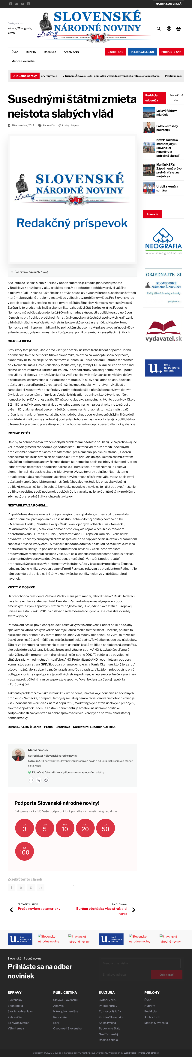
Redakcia (50, 52)
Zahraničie (49, 125)
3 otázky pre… (108, 1000)
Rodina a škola (108, 1040)
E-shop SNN (115, 51)
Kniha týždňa (107, 1023)
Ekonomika (15, 1005)
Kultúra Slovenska (111, 1017)
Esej (56, 1023)
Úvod (14, 52)
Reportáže (60, 1017)
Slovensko (15, 1000)
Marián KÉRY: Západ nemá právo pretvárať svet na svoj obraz (169, 170)
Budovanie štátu (110, 1028)
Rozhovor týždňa (110, 1011)
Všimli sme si (16, 1028)
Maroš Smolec (38, 750)
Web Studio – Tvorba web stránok (141, 1052)
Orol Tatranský (108, 1034)
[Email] (31, 780)
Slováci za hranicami (21, 1011)
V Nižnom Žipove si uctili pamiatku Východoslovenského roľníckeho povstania (108, 75)
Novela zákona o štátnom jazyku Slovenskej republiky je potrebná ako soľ (167, 147)
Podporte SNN (171, 51)
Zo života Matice (18, 1023)
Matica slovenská (22, 61)
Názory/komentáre (65, 1011)
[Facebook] (46, 780)
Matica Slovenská (169, 3)
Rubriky (31, 52)
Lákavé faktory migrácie (166, 112)
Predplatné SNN (142, 51)
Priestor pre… (108, 1005)
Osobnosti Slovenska (67, 1028)
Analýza (58, 1005)
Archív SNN (71, 52)
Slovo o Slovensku (65, 1000)
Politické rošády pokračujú (167, 128)
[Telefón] (39, 780)
